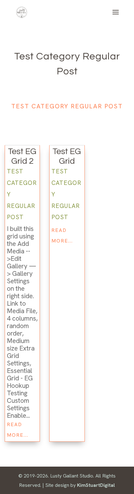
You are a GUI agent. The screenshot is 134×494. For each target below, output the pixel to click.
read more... (17, 429)
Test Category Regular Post (67, 106)
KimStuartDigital (96, 485)
